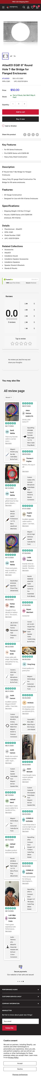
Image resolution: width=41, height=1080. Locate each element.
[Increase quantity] (24, 103)
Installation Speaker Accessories (16, 259)
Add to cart (20, 112)
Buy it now (20, 119)
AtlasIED (5, 78)
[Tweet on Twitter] (33, 134)
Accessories (8, 250)
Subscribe (9, 1028)
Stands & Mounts (10, 268)
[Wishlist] (32, 7)
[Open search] (24, 7)
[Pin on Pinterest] (29, 134)
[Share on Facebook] (24, 134)
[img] (12, 319)
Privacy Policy (13, 1058)
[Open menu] (3, 7)
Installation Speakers (12, 262)
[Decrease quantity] (13, 103)
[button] (36, 7)
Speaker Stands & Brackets (14, 265)
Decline (20, 1069)
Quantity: (5, 105)
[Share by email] (37, 134)
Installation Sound (11, 256)
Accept (20, 1063)
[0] (37, 7)
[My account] (28, 7)
